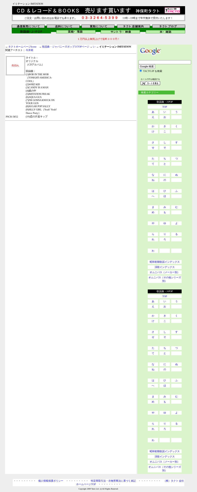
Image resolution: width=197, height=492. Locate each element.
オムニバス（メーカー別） (165, 272)
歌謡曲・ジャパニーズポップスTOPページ (65, 46)
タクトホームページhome (22, 46)
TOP (164, 106)
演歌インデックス (165, 267)
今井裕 (29, 50)
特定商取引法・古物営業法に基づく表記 (113, 480)
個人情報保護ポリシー (50, 480)
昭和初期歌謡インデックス (165, 261)
